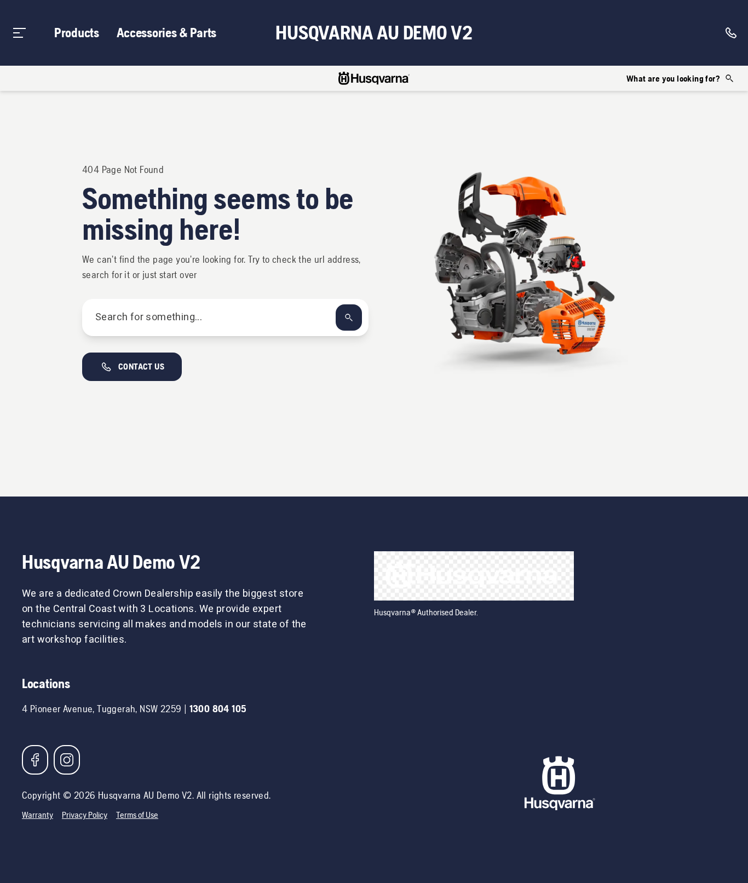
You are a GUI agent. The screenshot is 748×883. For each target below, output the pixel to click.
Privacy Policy (84, 815)
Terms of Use (137, 815)
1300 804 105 (218, 708)
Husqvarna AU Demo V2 (373, 33)
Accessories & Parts (166, 32)
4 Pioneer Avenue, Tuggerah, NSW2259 (101, 708)
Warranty (37, 815)
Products (76, 32)
